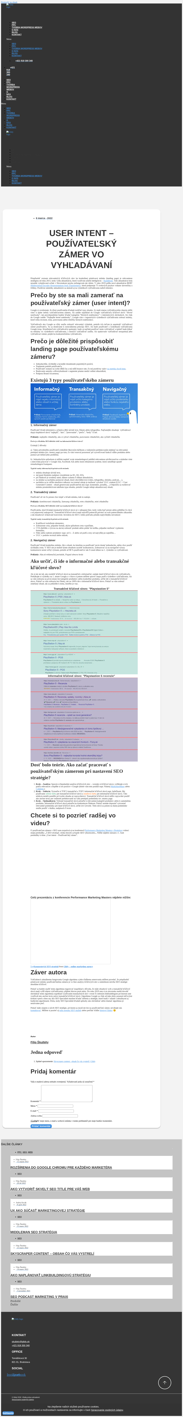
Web (30, 1152)
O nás (15, 30)
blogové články (106, 1010)
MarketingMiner (118, 786)
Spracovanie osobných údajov (23, 1400)
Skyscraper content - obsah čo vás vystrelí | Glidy (74, 1061)
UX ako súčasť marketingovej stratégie (47, 1210)
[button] (90, 39)
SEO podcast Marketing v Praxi (39, 1296)
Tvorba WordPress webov (27, 27)
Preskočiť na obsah (9, 2)
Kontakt (17, 34)
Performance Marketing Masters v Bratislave (104, 830)
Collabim (40, 789)
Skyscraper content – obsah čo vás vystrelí (52, 1253)
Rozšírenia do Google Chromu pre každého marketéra (61, 1167)
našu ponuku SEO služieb (70, 1010)
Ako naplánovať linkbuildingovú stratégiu (50, 1275)
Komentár (36, 1101)
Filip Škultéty (39, 1042)
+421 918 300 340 (21, 1345)
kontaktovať (36, 1010)
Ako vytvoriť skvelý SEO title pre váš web (50, 1189)
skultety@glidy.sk (21, 1341)
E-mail (34, 1111)
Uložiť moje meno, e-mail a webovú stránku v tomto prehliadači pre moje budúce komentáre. (73, 1121)
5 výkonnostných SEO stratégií (45, 966)
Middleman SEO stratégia (33, 1232)
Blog (15, 32)
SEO (14, 22)
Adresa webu (36, 1116)
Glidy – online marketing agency (78, 966)
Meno (34, 1106)
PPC (14, 25)
